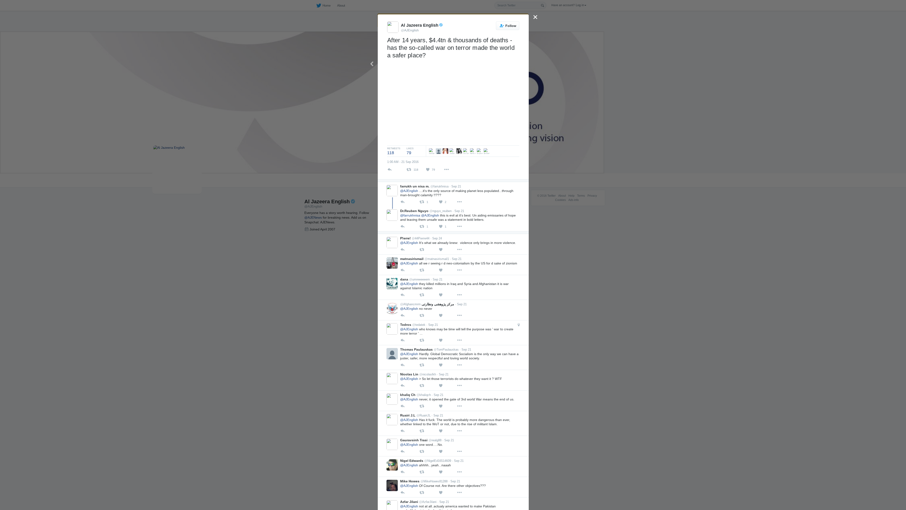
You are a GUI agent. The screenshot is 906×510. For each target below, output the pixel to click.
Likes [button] (410, 151)
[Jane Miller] (446, 151)
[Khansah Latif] (480, 151)
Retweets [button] (393, 151)
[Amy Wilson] (452, 151)
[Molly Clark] (473, 151)
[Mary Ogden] (431, 151)
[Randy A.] (487, 151)
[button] (518, 325)
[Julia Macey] (459, 151)
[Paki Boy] (439, 151)
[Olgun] (466, 151)
